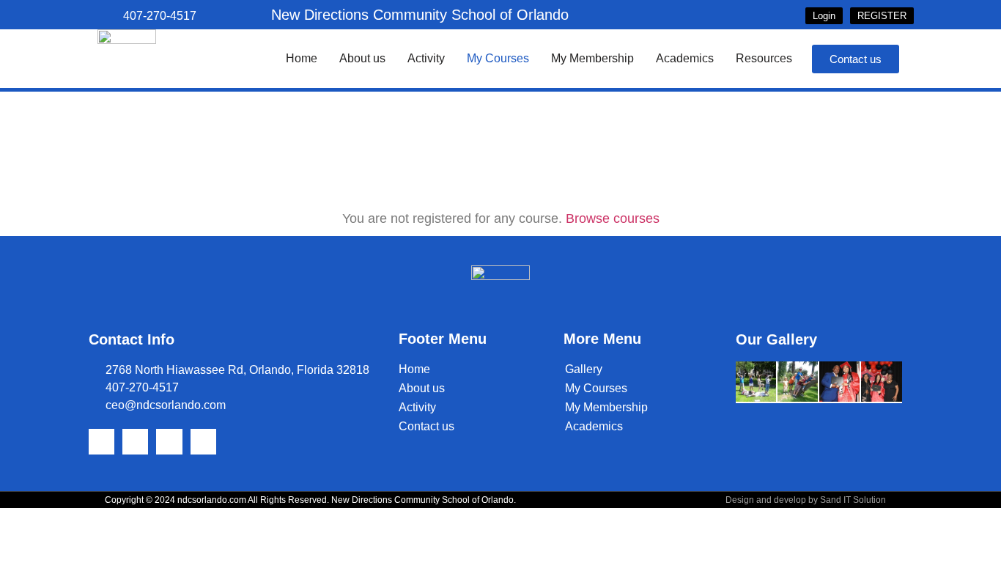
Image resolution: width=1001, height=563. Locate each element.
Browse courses (613, 218)
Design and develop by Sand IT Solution (805, 500)
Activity (426, 58)
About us (362, 58)
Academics (685, 58)
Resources (764, 58)
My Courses (498, 58)
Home (301, 58)
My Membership (592, 58)
